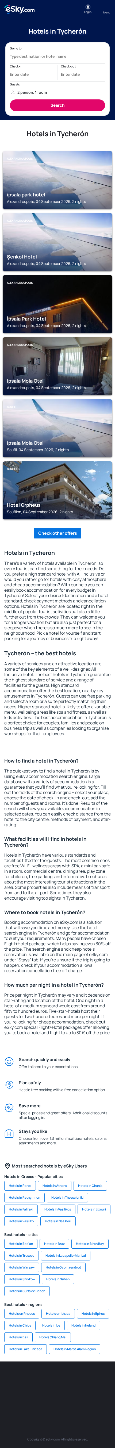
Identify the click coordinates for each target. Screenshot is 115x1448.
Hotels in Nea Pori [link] (58, 1221)
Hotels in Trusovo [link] (21, 1255)
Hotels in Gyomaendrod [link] (63, 1267)
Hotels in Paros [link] (20, 1185)
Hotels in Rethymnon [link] (24, 1197)
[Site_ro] (25, 1377)
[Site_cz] (106, 1377)
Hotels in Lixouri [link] (94, 1209)
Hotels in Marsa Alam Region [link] (74, 1349)
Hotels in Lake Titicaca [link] (25, 1349)
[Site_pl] (57, 1377)
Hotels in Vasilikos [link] (57, 1209)
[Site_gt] (49, 1403)
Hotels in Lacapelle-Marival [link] (65, 1255)
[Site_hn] (66, 1403)
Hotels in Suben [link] (58, 1279)
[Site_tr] (90, 1377)
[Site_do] (74, 1390)
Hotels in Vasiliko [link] (21, 1221)
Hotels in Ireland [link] (83, 1325)
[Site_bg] (41, 1377)
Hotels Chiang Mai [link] (52, 1337)
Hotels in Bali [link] (18, 1337)
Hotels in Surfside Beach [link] (27, 1291)
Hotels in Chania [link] (90, 1185)
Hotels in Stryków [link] (22, 1279)
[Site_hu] (41, 1390)
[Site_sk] (25, 1390)
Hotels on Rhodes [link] (22, 1313)
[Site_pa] (90, 1390)
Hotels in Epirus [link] (93, 1313)
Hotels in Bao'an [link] (21, 1243)
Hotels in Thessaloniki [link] (67, 1197)
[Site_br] (9, 1377)
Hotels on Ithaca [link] (58, 1313)
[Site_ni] (33, 1403)
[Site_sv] (106, 1390)
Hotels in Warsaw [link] (21, 1267)
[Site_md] (9, 1390)
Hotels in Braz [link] (54, 1243)
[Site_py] (82, 1403)
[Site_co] (57, 1390)
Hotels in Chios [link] (20, 1325)
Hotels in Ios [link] (51, 1325)
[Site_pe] (74, 1377)
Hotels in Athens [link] (55, 1185)
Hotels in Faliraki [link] (21, 1209)
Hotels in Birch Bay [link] (90, 1243)
